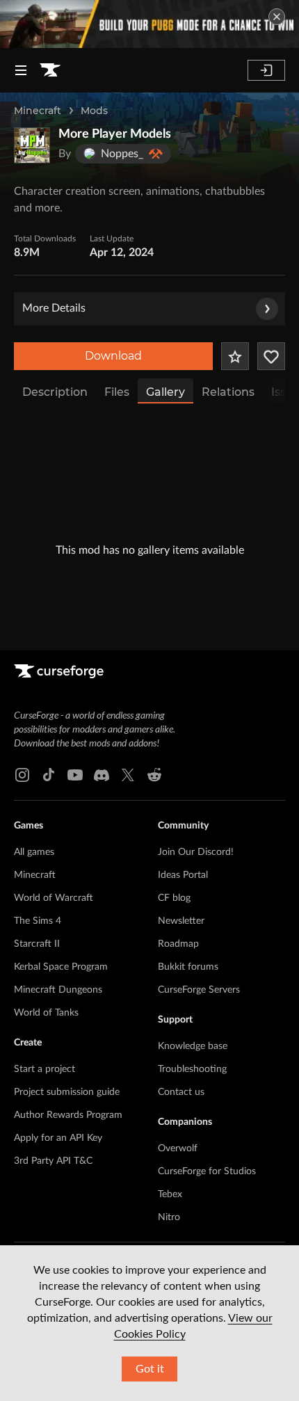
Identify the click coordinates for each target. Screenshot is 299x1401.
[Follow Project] (271, 356)
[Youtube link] (75, 775)
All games (34, 852)
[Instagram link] (22, 775)
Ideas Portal (183, 875)
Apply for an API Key (58, 1138)
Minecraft (37, 110)
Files (116, 392)
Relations (228, 392)
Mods (94, 110)
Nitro (169, 1217)
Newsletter (181, 921)
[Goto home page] (50, 70)
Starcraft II (37, 944)
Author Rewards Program (68, 1115)
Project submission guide (67, 1092)
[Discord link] (101, 775)
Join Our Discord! (196, 852)
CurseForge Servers (199, 990)
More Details (54, 308)
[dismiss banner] (276, 16)
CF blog (174, 898)
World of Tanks (46, 1013)
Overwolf (177, 1148)
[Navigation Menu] (21, 70)
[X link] (128, 775)
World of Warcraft (53, 898)
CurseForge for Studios (207, 1171)
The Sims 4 (37, 921)
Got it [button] (150, 1369)
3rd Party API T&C (53, 1161)
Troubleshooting (192, 1069)
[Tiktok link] (48, 775)
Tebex (170, 1194)
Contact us (181, 1092)
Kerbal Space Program (61, 967)
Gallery (165, 392)
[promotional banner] (149, 24)
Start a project (44, 1069)
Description (55, 392)
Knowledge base (192, 1046)
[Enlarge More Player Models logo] (32, 145)
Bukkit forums (188, 967)
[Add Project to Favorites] (235, 356)
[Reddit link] (154, 775)
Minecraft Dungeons (58, 990)
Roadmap (178, 944)
